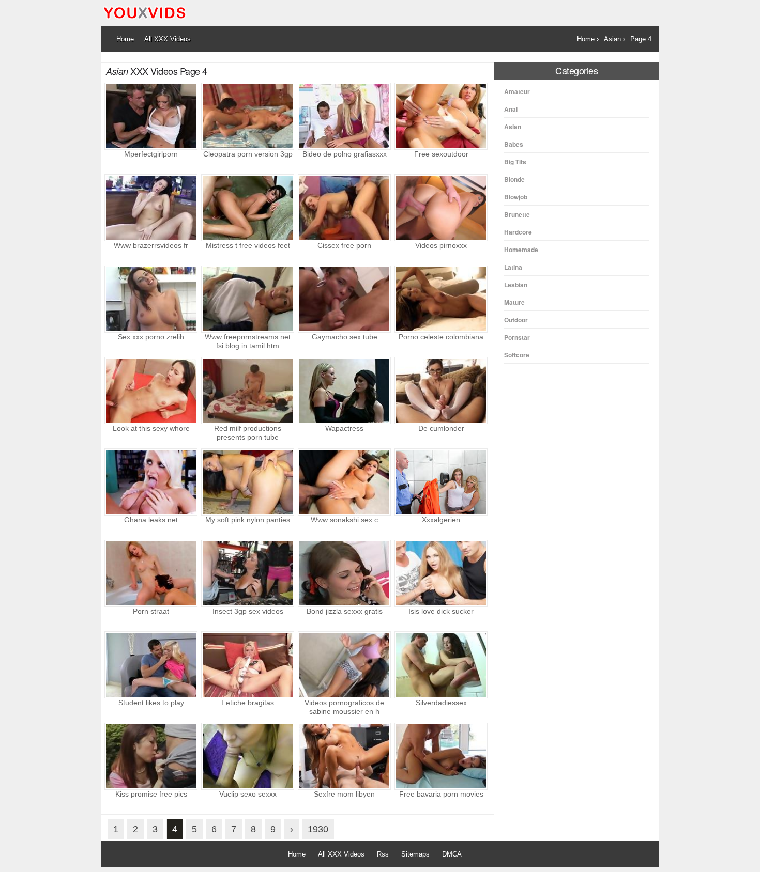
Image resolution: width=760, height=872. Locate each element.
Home (297, 854)
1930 (318, 829)
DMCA (452, 854)
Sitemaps (415, 854)
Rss (383, 854)
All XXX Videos (341, 854)
